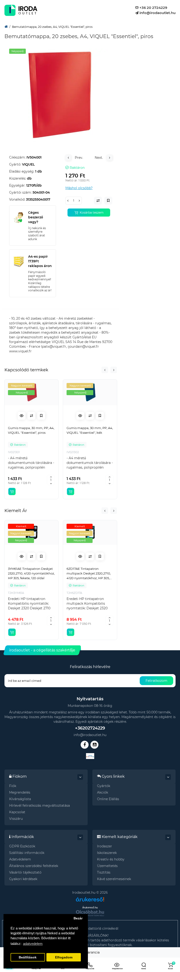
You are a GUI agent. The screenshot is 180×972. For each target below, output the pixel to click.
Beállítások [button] (28, 957)
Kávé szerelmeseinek (114, 879)
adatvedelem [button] (33, 944)
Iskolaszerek (107, 853)
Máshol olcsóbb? (79, 188)
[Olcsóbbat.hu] (90, 913)
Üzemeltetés (107, 866)
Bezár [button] (78, 918)
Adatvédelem (20, 859)
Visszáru (16, 819)
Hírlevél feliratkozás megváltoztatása (39, 805)
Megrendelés (19, 792)
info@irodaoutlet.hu (157, 13)
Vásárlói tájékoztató (25, 872)
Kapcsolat (17, 812)
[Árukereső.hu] (90, 897)
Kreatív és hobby (110, 859)
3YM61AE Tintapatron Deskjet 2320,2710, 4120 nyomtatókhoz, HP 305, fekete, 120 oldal (31, 573)
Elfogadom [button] (63, 957)
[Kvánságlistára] (41, 416)
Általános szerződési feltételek (33, 866)
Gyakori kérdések (23, 879)
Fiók (12, 786)
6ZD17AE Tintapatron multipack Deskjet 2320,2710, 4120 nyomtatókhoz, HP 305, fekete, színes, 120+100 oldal (89, 573)
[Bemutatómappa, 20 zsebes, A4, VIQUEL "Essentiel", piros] (61, 95)
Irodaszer (104, 846)
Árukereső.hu (90, 907)
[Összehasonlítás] (31, 416)
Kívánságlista (20, 799)
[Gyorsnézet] (22, 416)
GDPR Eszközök (22, 846)
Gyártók (103, 786)
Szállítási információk (26, 853)
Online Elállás (108, 799)
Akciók (102, 792)
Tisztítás (103, 872)
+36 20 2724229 (153, 7)
